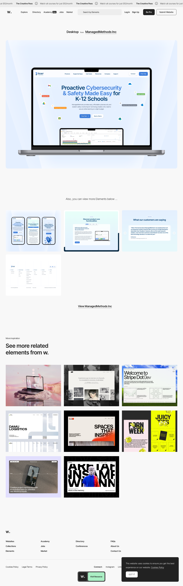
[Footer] (33, 275)
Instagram (110, 567)
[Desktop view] (149, 431)
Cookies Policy (12, 567)
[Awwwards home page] (82, 576)
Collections (11, 546)
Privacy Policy (42, 567)
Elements (10, 551)
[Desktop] (33, 385)
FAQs (113, 541)
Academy (50, 12)
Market (69, 12)
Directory (36, 12)
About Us (115, 546)
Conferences (82, 546)
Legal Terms (27, 567)
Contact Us (116, 551)
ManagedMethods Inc (101, 31)
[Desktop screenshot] (91, 385)
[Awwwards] (9, 12)
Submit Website (166, 12)
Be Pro (149, 12)
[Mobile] (33, 231)
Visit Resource (96, 576)
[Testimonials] (149, 231)
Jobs (61, 12)
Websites (10, 541)
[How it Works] (91, 231)
